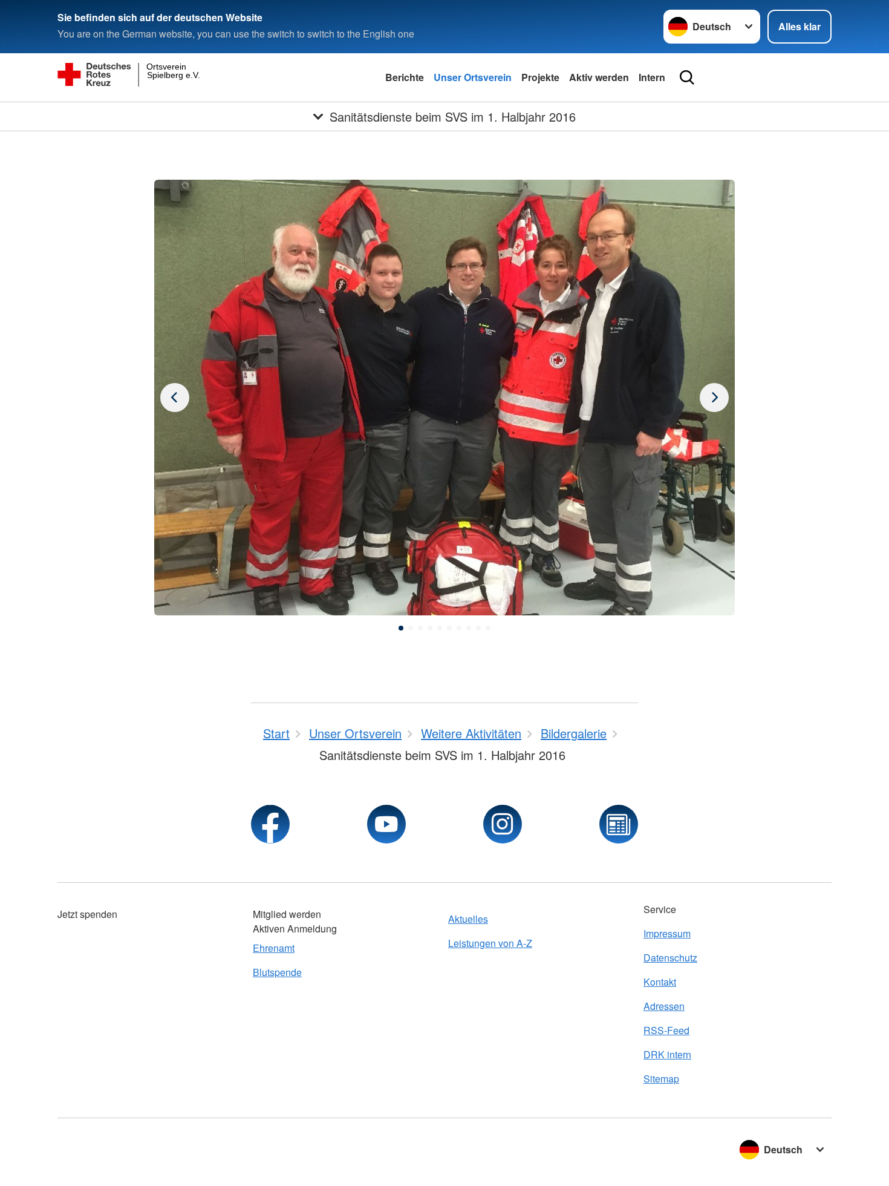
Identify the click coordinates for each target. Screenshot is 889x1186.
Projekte (540, 77)
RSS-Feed (666, 1030)
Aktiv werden (599, 77)
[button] (401, 628)
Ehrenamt (274, 948)
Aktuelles (468, 919)
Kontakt (659, 982)
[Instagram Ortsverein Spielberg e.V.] (502, 824)
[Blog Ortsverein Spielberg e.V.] (618, 824)
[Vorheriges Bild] (714, 397)
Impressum (667, 933)
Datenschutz (670, 958)
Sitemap (661, 1079)
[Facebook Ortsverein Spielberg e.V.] (270, 824)
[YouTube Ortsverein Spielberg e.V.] (386, 824)
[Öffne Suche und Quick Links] (687, 77)
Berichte (404, 77)
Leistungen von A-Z (490, 943)
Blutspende (277, 972)
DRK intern (667, 1054)
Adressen (664, 1006)
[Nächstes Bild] (174, 397)
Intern (652, 77)
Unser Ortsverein (473, 77)
